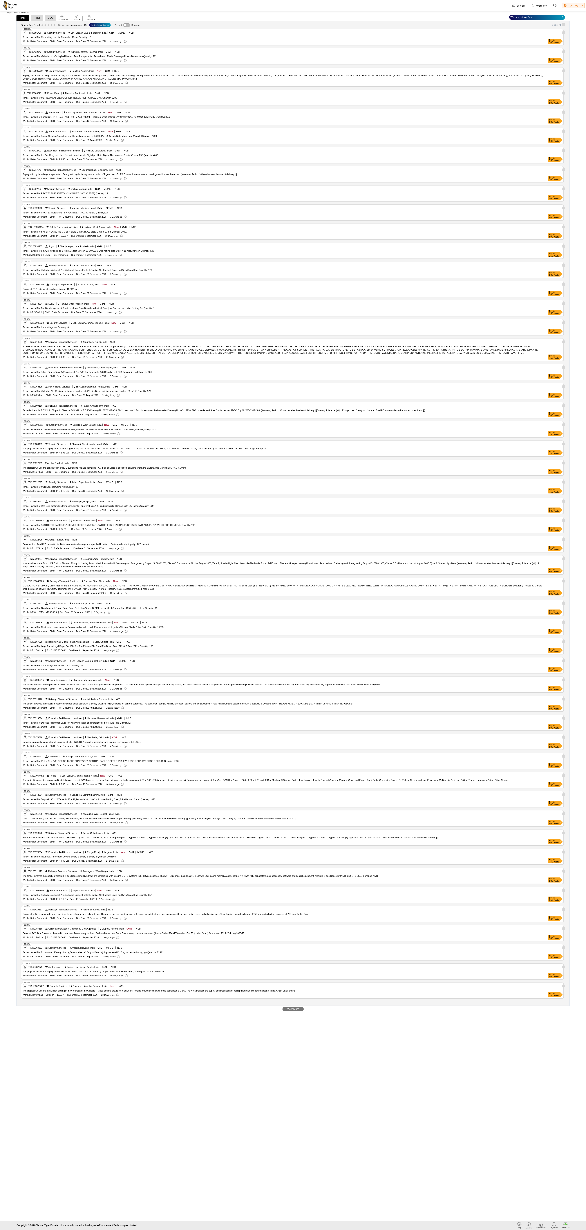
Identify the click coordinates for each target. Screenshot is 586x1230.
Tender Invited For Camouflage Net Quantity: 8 (46, 327)
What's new (541, 5)
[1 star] (42, 25)
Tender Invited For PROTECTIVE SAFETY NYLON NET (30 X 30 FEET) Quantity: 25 (65, 193)
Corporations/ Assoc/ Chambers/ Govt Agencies (72, 928)
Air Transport (54, 967)
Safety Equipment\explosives (63, 227)
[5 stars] (54, 25)
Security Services (56, 32)
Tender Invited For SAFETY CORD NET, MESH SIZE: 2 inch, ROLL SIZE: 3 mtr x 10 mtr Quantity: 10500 (75, 231)
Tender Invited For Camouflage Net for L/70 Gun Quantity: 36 (53, 665)
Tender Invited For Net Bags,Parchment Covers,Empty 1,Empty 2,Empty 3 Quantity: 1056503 (69, 856)
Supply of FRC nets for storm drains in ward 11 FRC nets (51, 289)
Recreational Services (59, 386)
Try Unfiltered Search (100, 25)
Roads (53, 775)
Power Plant (53, 93)
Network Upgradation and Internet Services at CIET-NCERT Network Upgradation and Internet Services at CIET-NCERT (83, 742)
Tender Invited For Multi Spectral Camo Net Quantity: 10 (50, 487)
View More (293, 1009)
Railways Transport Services (61, 170)
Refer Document (38, 41)
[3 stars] (48, 25)
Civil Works (54, 756)
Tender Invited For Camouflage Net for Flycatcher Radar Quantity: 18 (57, 37)
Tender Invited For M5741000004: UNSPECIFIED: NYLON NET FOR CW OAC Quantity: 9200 (70, 97)
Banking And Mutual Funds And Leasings (68, 641)
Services (521, 5)
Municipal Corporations (61, 284)
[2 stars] (45, 25)
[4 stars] (51, 25)
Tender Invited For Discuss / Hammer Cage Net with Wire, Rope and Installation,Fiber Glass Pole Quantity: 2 (76, 722)
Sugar (51, 246)
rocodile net (75, 25)
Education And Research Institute (63, 150)
